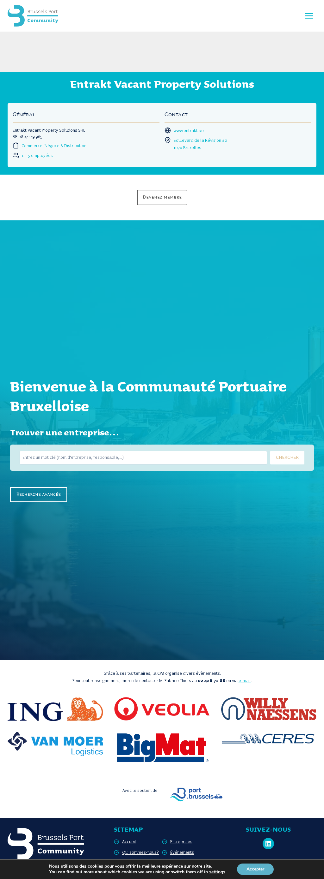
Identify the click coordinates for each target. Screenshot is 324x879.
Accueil (129, 841)
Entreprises (181, 841)
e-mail (245, 680)
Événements (182, 852)
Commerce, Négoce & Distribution (54, 145)
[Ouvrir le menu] (309, 15)
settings (217, 872)
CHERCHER (287, 457)
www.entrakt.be (188, 130)
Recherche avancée (38, 494)
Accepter (255, 869)
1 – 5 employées (37, 155)
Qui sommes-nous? (140, 852)
